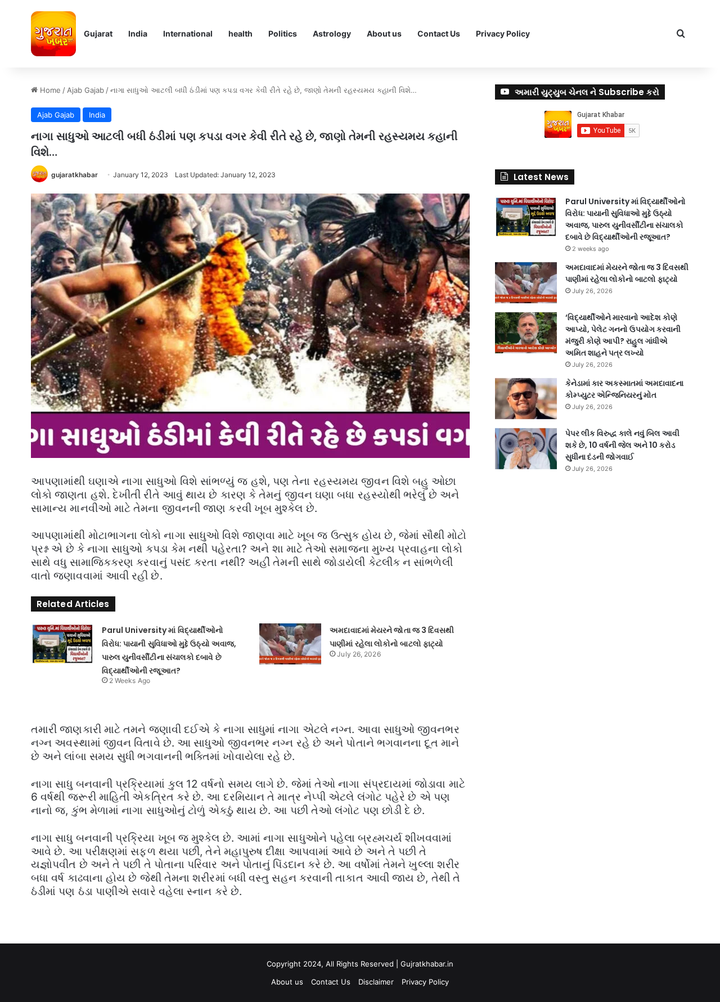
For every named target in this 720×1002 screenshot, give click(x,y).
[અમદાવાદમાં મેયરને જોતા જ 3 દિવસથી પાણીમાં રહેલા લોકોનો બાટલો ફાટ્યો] (290, 644)
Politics (282, 33)
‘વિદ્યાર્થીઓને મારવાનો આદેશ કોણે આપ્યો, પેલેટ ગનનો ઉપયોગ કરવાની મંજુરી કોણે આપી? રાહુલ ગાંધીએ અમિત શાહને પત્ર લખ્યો (623, 335)
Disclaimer (376, 981)
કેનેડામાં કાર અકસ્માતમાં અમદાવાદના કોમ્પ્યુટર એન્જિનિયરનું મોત (624, 389)
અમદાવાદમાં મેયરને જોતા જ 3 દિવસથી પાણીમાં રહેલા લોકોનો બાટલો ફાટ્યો (626, 273)
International (188, 33)
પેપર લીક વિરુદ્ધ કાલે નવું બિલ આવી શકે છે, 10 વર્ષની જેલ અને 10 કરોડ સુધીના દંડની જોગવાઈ (622, 445)
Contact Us (438, 33)
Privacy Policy (503, 33)
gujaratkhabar (74, 174)
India (137, 33)
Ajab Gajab (85, 90)
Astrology (332, 33)
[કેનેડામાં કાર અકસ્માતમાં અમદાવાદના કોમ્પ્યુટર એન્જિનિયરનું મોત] (526, 399)
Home (49, 90)
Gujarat (98, 33)
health (240, 33)
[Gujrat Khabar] (53, 33)
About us (384, 33)
